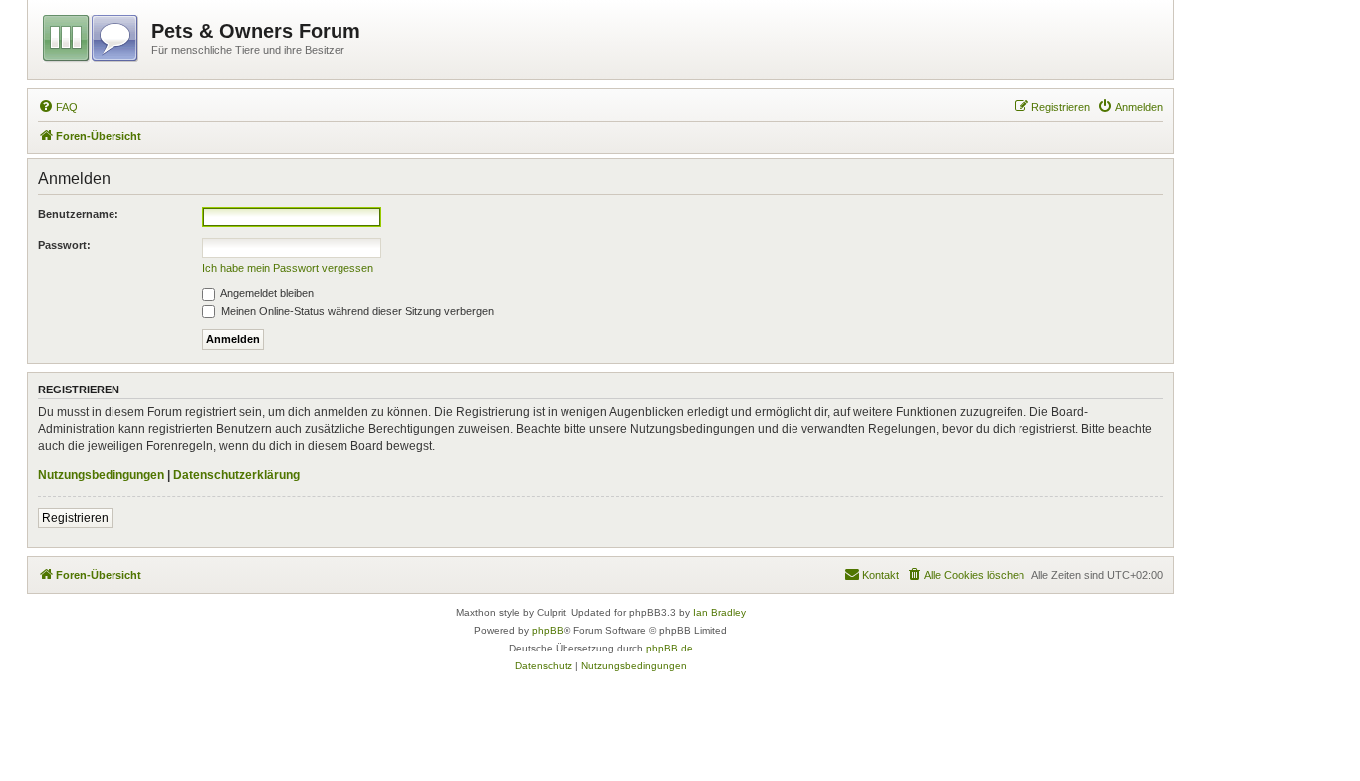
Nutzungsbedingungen (101, 475)
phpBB (548, 630)
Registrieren (75, 518)
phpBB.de (669, 648)
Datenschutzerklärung (236, 475)
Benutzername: (78, 214)
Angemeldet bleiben (266, 293)
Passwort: (64, 245)
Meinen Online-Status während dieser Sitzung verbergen (356, 311)
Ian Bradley (719, 612)
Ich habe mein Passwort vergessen (287, 268)
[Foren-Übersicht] (92, 35)
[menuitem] (58, 107)
